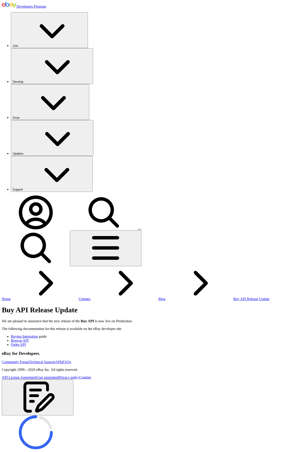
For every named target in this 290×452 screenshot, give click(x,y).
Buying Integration (24, 336)
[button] (37, 397)
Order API (18, 344)
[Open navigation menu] (105, 248)
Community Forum (15, 362)
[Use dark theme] (139, 229)
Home (6, 299)
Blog (161, 299)
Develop (18, 81)
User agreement (47, 377)
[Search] (104, 228)
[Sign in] (36, 228)
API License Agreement (19, 377)
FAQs (67, 362)
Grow (16, 117)
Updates (18, 153)
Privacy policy (69, 377)
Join (15, 45)
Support (18, 189)
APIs (59, 362)
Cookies (85, 377)
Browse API (20, 340)
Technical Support (42, 362)
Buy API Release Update (251, 299)
